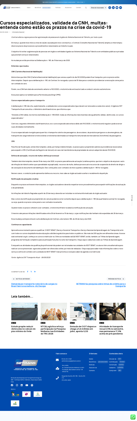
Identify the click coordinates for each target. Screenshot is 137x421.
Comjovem (115, 370)
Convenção (116, 365)
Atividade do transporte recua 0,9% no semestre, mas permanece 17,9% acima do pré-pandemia (111, 330)
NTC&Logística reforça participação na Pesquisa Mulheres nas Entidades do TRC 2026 (53, 330)
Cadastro (116, 368)
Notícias (58, 7)
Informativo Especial (18, 32)
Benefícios (42, 7)
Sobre (28, 7)
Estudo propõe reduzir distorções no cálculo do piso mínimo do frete (23, 329)
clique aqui (34, 380)
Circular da (115, 359)
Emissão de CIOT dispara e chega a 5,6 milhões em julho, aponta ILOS (83, 329)
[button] (85, 7)
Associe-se (68, 7)
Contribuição (116, 362)
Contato (78, 7)
